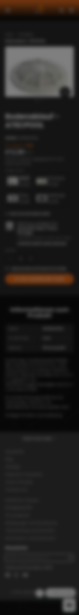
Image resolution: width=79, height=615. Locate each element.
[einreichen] (66, 346)
